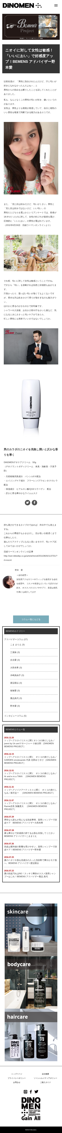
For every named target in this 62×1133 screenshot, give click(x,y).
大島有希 (14, 667)
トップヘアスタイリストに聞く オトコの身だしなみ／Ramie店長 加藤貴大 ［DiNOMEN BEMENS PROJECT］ (30, 806)
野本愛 (13, 706)
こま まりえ (15, 644)
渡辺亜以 (14, 683)
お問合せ (16, 1082)
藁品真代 (14, 698)
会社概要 (45, 1074)
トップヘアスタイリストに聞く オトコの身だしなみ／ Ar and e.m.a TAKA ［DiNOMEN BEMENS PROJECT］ (30, 776)
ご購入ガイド (45, 1082)
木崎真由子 (15, 675)
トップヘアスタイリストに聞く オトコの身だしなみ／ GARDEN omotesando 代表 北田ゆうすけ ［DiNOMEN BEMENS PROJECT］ (30, 760)
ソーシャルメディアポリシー (45, 1078)
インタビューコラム (13, 716)
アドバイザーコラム (13, 639)
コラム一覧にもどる (31, 619)
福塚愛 (13, 690)
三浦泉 (13, 652)
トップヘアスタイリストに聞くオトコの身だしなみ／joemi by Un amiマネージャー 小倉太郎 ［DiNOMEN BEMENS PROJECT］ (29, 743)
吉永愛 (13, 660)
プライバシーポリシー (17, 1078)
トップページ (16, 1074)
